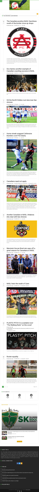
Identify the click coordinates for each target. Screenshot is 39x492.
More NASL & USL (16, 25)
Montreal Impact (23, 328)
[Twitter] (19, 463)
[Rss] (21, 463)
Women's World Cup (9, 329)
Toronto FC (32, 328)
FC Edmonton (16, 104)
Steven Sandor (9, 25)
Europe (14, 328)
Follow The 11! (6, 484)
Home (3, 14)
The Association (25, 183)
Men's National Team (18, 328)
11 (20, 104)
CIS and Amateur (10, 328)
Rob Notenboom (5, 429)
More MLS (15, 183)
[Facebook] (17, 463)
